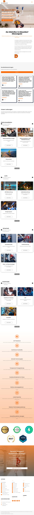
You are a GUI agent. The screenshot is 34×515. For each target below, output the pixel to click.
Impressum (12, 513)
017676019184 (4, 503)
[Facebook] (12, 500)
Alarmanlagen (15, 483)
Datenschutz (8, 513)
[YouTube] (16, 500)
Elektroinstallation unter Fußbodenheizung (5, 493)
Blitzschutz (14, 487)
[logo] (4, 0)
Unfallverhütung (15, 491)
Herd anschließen (4, 488)
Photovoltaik (4, 491)
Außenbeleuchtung (27, 483)
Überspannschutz (15, 488)
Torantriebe (3, 487)
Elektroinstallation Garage (5, 494)
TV (24, 488)
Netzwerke (3, 483)
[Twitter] (14, 500)
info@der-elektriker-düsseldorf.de (5, 505)
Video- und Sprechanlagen (16, 492)
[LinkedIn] (19, 500)
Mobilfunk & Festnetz (27, 491)
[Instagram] (17, 500)
